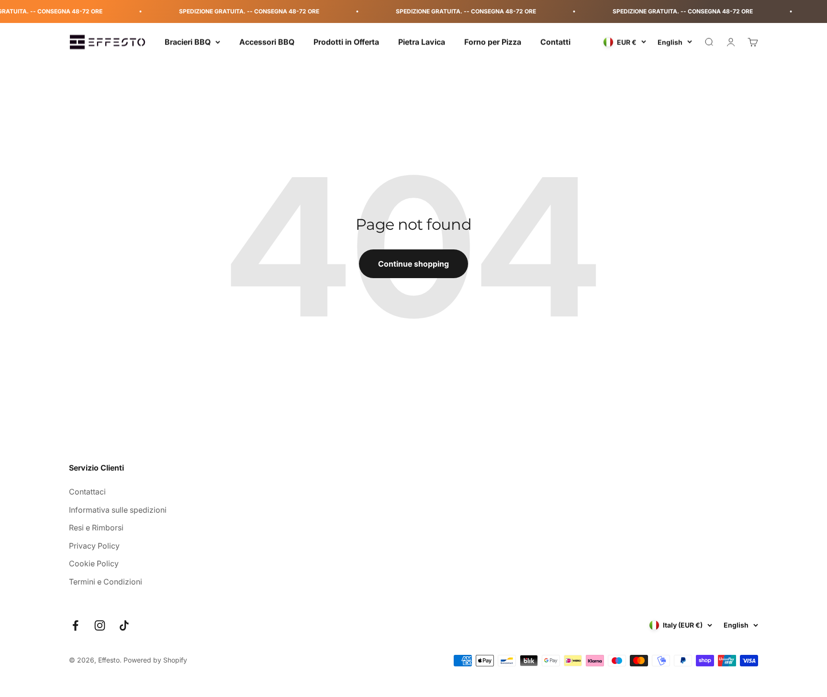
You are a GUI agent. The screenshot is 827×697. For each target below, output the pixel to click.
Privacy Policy (94, 546)
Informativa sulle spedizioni (118, 510)
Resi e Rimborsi (96, 527)
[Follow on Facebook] (75, 625)
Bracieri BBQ (188, 41)
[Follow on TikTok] (124, 625)
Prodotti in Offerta (346, 41)
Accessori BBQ (266, 41)
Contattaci (87, 491)
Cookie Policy (94, 563)
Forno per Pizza (492, 41)
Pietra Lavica (421, 41)
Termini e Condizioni (105, 581)
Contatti (555, 41)
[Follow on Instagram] (99, 625)
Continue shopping (413, 264)
